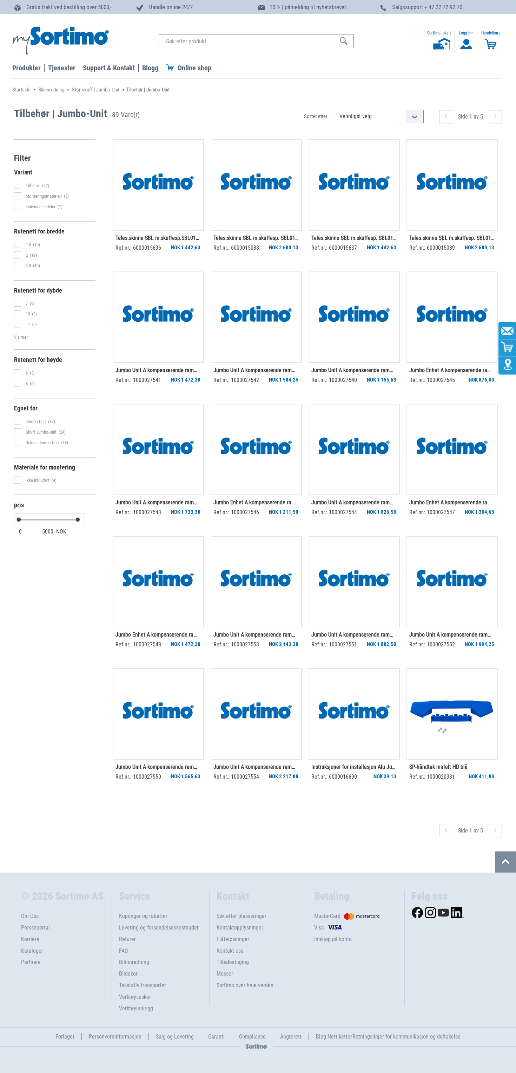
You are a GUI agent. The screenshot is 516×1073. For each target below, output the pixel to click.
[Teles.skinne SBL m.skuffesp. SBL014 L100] (452, 185)
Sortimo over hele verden (245, 985)
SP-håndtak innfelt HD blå (438, 767)
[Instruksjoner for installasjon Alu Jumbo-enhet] (354, 714)
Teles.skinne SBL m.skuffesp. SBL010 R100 (353, 238)
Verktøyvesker (135, 997)
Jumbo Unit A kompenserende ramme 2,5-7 (255, 634)
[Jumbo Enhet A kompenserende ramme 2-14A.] (158, 581)
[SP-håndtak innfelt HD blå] (452, 714)
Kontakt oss (230, 950)
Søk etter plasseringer (241, 916)
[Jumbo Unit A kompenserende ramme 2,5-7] (256, 581)
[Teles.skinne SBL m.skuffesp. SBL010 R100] (354, 185)
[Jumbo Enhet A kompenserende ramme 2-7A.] (452, 317)
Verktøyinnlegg (136, 1008)
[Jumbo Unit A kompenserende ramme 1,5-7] (158, 317)
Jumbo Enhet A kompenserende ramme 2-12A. (451, 502)
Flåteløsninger (233, 939)
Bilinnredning (51, 90)
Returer (127, 939)
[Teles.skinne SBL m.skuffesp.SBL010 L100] (158, 185)
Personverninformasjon (115, 1036)
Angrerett (291, 1036)
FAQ (123, 950)
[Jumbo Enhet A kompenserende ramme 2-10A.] (256, 449)
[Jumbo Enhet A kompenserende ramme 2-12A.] (452, 449)
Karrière (30, 939)
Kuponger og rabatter (143, 916)
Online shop (194, 68)
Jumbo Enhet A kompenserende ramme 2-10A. (255, 502)
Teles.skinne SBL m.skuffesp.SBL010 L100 (157, 238)
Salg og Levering (175, 1036)
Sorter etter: (316, 116)
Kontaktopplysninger (240, 927)
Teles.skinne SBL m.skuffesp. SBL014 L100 (451, 238)
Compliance (252, 1036)
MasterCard (327, 916)
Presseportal (35, 927)
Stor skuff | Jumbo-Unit (95, 90)
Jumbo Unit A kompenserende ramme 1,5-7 (157, 370)
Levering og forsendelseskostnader (159, 927)
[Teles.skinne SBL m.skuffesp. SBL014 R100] (256, 185)
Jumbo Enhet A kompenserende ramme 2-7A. (451, 370)
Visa (319, 927)
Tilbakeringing (233, 962)
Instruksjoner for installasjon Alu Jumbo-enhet (353, 767)
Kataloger (32, 950)
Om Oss (30, 916)
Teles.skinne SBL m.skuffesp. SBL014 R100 (255, 238)
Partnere (31, 962)
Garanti (216, 1036)
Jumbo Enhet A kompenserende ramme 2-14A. (157, 634)
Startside (21, 90)
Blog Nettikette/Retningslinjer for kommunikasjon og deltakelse (388, 1036)
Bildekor (128, 973)
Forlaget (64, 1036)
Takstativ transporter (142, 985)
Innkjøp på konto (333, 939)
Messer (225, 973)
